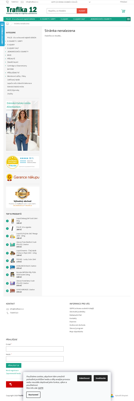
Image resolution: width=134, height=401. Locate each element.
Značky (10, 93)
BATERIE (10, 69)
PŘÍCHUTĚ (11, 58)
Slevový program (76, 328)
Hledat (82, 11)
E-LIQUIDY (11, 44)
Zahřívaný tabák (13, 79)
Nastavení (33, 394)
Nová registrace (12, 370)
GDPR (40, 388)
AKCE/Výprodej (13, 90)
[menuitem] (20, 19)
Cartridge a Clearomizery (17, 66)
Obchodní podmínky (77, 311)
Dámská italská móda (15, 86)
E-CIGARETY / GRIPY (15, 41)
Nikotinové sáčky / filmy (16, 76)
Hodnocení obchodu (77, 325)
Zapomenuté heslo (13, 373)
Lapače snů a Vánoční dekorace (19, 83)
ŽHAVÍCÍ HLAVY (12, 62)
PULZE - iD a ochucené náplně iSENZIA (21, 37)
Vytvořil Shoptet (121, 395)
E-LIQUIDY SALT (13, 48)
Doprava (73, 321)
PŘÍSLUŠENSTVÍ (13, 72)
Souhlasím (101, 378)
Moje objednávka (76, 331)
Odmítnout (84, 378)
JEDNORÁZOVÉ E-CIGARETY (17, 51)
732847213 (14, 313)
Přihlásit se (13, 365)
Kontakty (73, 318)
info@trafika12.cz (17, 309)
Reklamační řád (76, 315)
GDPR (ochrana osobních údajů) (64, 2)
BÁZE (9, 55)
